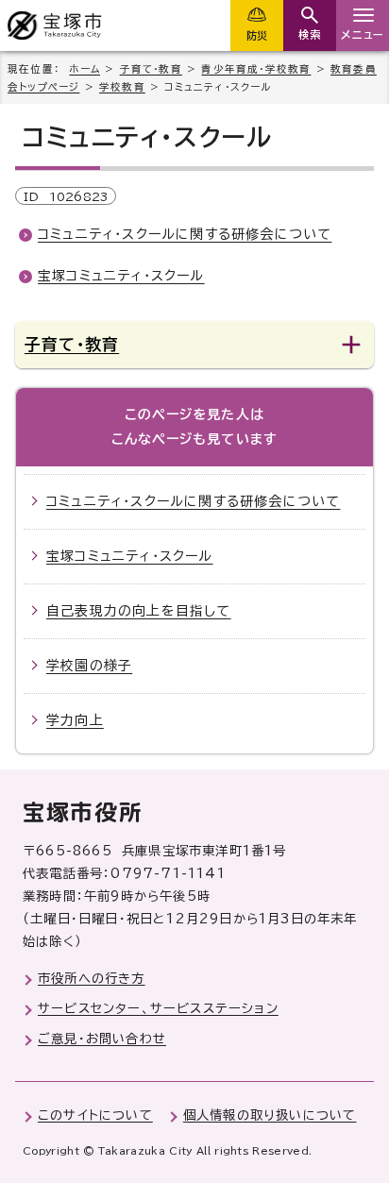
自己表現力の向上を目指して (138, 610)
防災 (256, 35)
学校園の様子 (89, 665)
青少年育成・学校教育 (256, 69)
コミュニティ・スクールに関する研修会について (184, 234)
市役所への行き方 (91, 978)
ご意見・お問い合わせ (102, 1038)
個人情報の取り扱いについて (270, 1115)
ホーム (84, 69)
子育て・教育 (151, 69)
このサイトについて (95, 1115)
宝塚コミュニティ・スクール (121, 275)
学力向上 (75, 720)
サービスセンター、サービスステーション (158, 1008)
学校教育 (122, 87)
